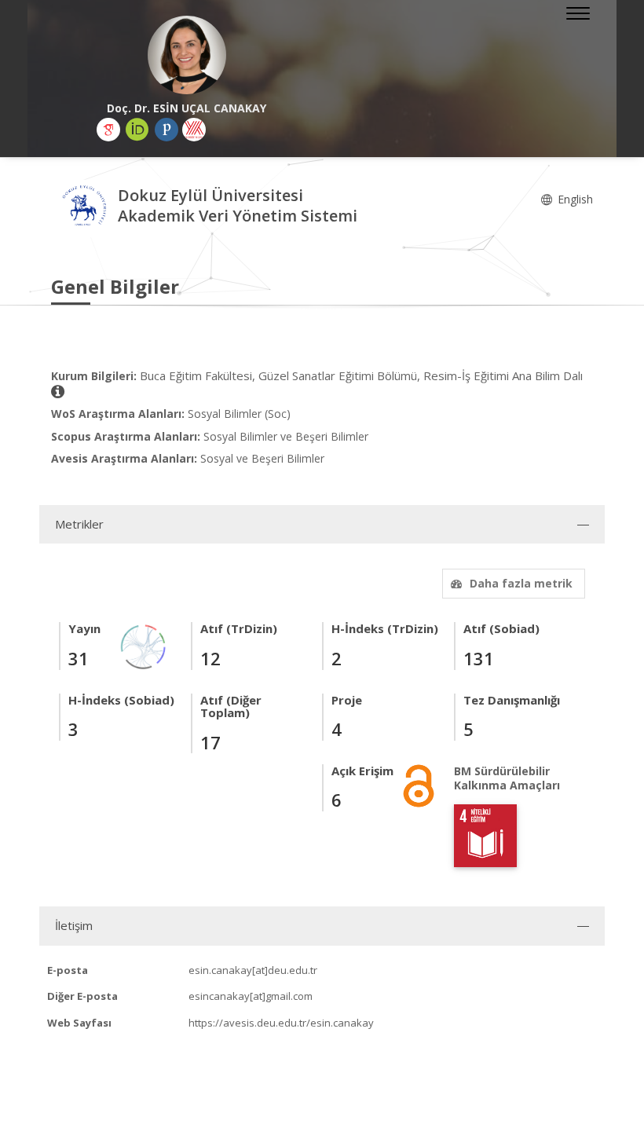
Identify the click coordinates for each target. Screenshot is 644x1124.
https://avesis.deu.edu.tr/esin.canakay (281, 1023)
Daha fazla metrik (521, 583)
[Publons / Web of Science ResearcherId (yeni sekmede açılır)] (166, 129)
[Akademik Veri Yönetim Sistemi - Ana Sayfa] (84, 207)
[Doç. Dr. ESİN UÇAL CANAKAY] (186, 55)
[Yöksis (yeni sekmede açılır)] (194, 129)
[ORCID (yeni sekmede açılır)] (137, 129)
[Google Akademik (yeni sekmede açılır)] (108, 129)
